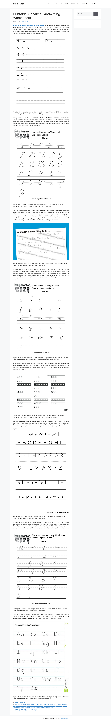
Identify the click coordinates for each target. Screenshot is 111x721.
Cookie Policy (58, 3)
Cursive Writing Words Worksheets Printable (26, 709)
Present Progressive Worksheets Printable (25, 711)
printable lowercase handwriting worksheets (42, 707)
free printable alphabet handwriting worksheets (27, 704)
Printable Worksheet (20, 702)
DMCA (66, 3)
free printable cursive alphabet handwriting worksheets (54, 704)
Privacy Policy (75, 3)
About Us (49, 3)
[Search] (95, 14)
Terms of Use (85, 3)
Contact (94, 3)
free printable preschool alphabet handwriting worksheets (28, 706)
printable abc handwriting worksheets (52, 706)
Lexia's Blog (18, 4)
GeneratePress (64, 718)
